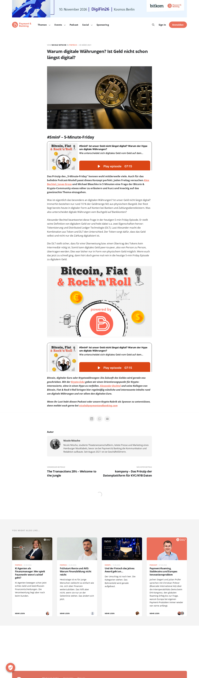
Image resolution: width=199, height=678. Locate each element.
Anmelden (178, 24)
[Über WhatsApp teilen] (99, 419)
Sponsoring (103, 24)
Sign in (162, 24)
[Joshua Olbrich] (92, 613)
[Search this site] (153, 25)
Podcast (74, 24)
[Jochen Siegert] (182, 613)
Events (58, 24)
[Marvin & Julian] (179, 613)
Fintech (73, 45)
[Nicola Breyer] (48, 613)
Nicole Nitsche (59, 45)
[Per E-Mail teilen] (107, 419)
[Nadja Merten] (137, 613)
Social (85, 24)
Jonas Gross (65, 184)
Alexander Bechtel (110, 385)
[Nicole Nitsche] (55, 444)
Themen (42, 24)
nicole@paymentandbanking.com (98, 405)
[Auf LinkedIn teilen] (92, 419)
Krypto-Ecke (78, 381)
